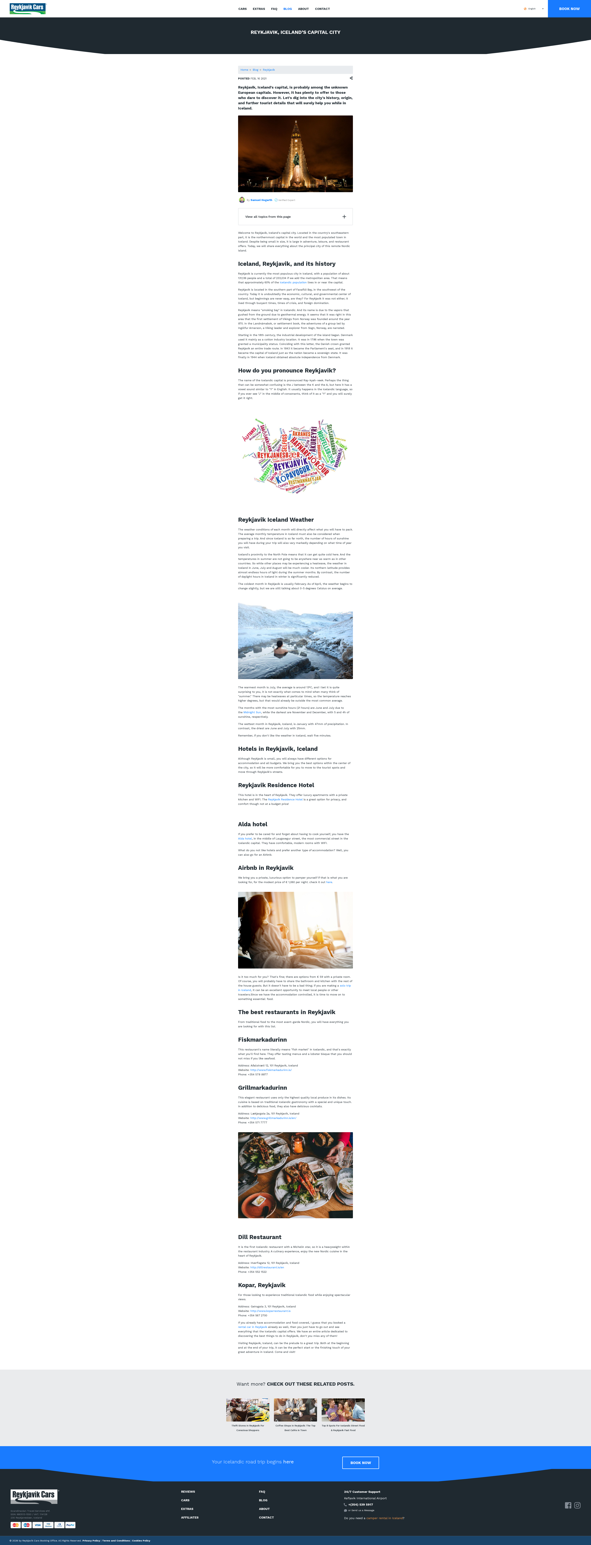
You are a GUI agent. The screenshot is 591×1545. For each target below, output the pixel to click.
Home (244, 69)
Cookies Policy (141, 1540)
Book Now (569, 9)
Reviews (188, 1491)
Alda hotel (245, 838)
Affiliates (190, 1517)
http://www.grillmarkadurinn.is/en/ (273, 1118)
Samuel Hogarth (261, 200)
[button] (533, 8)
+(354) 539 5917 (360, 1504)
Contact (322, 9)
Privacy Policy (91, 1540)
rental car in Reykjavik (252, 1327)
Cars (242, 9)
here (329, 882)
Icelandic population (293, 282)
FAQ (274, 9)
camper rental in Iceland (384, 1518)
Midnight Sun (252, 712)
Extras (259, 9)
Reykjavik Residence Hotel (285, 799)
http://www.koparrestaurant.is (270, 1310)
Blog (287, 9)
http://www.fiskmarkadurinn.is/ (271, 1070)
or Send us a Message (361, 1510)
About (303, 9)
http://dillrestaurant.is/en (267, 1267)
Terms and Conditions (116, 1540)
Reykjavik (268, 69)
